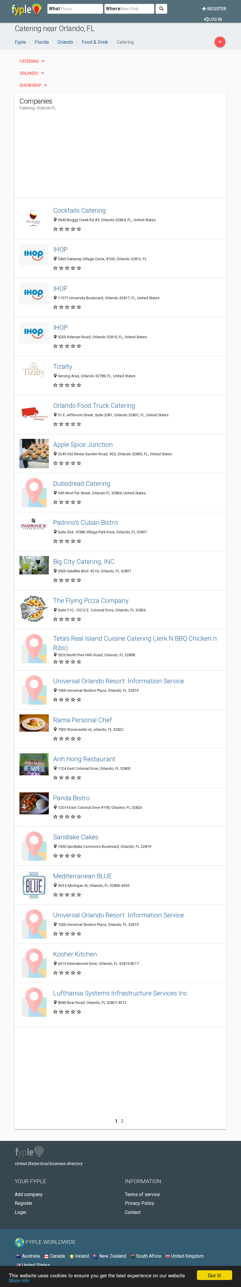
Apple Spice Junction (83, 444)
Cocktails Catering (79, 210)
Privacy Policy (139, 1203)
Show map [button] (30, 85)
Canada (57, 1256)
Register (216, 8)
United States (35, 1265)
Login (20, 1212)
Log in (215, 19)
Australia (30, 1256)
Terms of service (142, 1194)
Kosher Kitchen (75, 954)
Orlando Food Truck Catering (94, 405)
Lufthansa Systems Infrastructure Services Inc (120, 993)
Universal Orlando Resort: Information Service (118, 681)
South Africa (148, 1256)
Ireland (81, 1256)
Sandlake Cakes (75, 837)
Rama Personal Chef (82, 720)
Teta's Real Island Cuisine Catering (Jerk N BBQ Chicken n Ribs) (135, 643)
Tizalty (62, 366)
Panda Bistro (71, 798)
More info (19, 1280)
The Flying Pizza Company (91, 600)
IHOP (60, 249)
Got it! (214, 1275)
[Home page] (26, 8)
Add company (29, 1194)
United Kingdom (187, 1256)
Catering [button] (29, 61)
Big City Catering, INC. (84, 561)
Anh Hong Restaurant (84, 759)
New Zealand (112, 1256)
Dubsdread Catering (81, 483)
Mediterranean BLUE (82, 876)
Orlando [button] (28, 73)
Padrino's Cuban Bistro (85, 522)
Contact (132, 1212)
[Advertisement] (68, 156)
